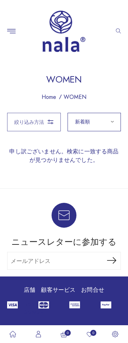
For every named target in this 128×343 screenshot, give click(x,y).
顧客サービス (58, 290)
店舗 (29, 290)
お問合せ (92, 290)
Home (49, 97)
